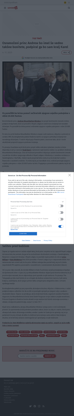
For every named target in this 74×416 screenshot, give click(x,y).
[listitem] (37, 202)
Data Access (37, 240)
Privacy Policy (48, 240)
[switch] (60, 206)
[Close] (70, 176)
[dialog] (37, 208)
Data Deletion (26, 240)
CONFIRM (23, 233)
